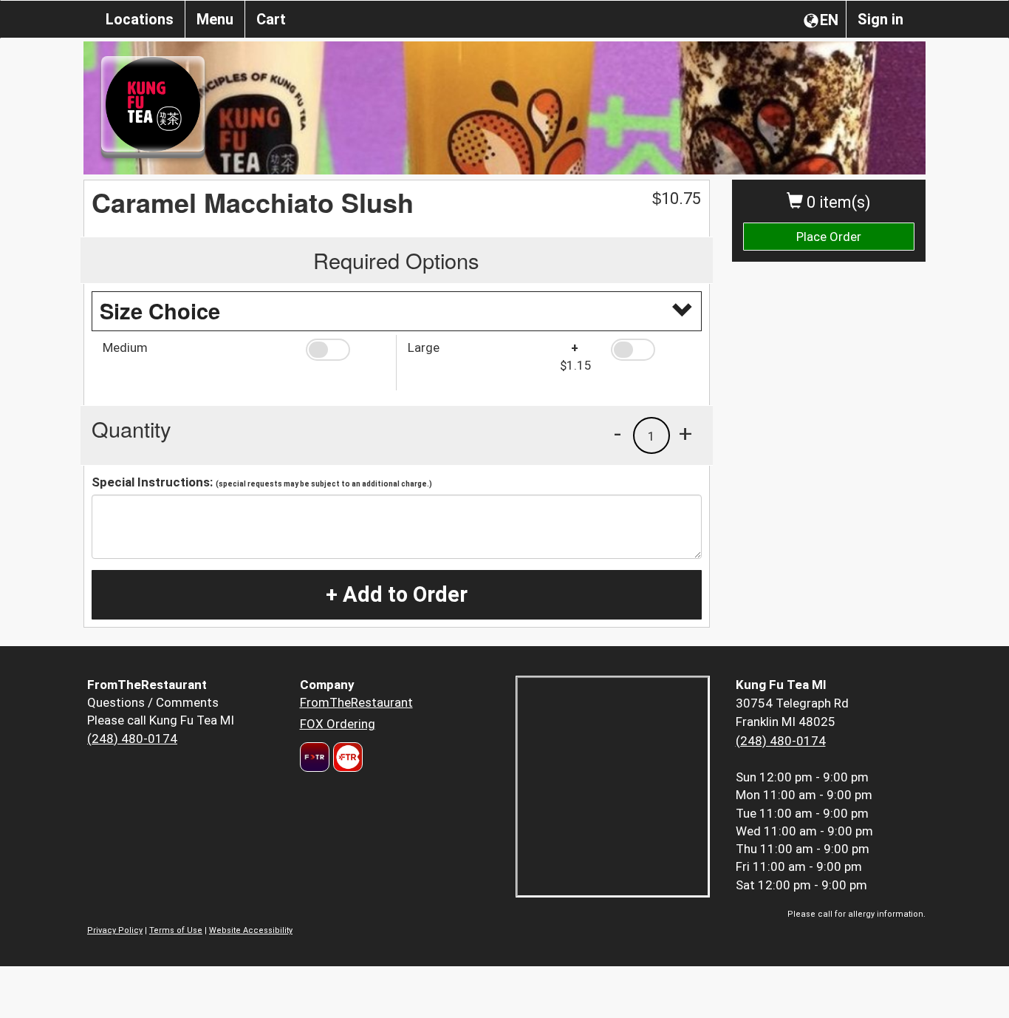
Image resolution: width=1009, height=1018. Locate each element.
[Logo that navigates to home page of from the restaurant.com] (314, 757)
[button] (345, 350)
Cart (271, 19)
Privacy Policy (115, 930)
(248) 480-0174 (132, 738)
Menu (214, 19)
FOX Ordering (337, 723)
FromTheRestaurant (356, 702)
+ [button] (685, 433)
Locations (140, 19)
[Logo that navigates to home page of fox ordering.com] (346, 757)
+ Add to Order (397, 594)
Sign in (880, 19)
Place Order (828, 236)
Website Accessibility (251, 930)
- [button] (617, 433)
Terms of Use (175, 930)
